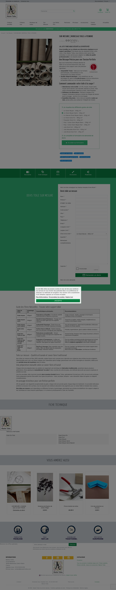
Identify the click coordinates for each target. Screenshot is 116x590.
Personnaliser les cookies (57, 297)
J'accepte (58, 300)
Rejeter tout (69, 297)
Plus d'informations (42, 297)
